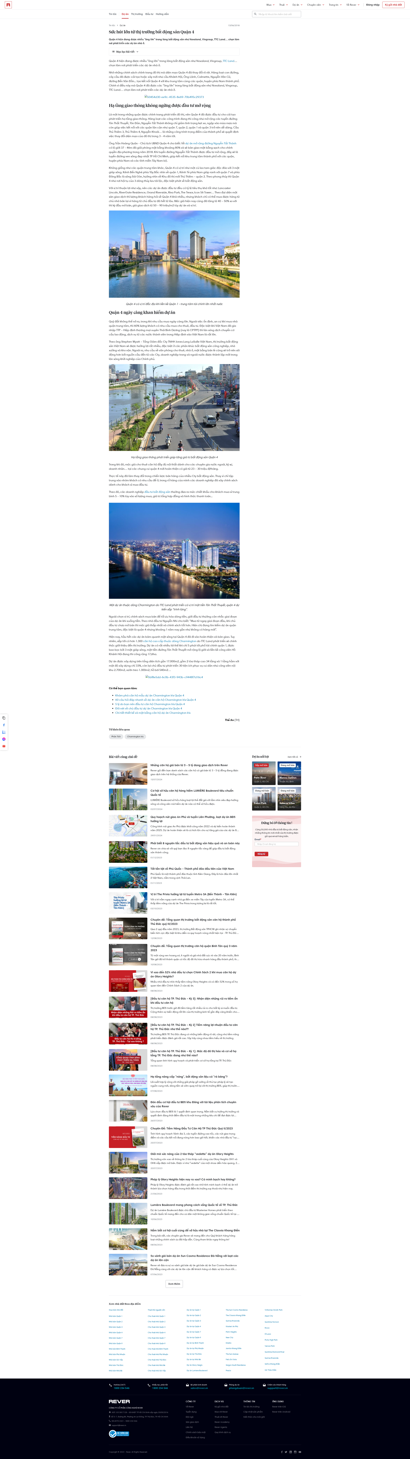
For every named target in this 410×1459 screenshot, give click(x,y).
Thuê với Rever (221, 1416)
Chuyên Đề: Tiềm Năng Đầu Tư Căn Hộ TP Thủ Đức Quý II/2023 (192, 1128)
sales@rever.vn (199, 1388)
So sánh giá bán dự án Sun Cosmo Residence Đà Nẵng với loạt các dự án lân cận (194, 1258)
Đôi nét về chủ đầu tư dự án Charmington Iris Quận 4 (148, 708)
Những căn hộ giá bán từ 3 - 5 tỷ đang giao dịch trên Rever (189, 765)
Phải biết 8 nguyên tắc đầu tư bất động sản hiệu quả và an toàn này (195, 843)
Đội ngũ (189, 1416)
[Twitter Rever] (286, 1452)
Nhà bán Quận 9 (116, 1343)
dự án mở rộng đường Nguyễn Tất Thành (210, 143)
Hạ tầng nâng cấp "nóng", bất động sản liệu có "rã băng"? (189, 1076)
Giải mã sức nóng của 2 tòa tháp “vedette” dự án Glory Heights (192, 1154)
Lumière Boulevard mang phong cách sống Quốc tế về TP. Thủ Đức (194, 1205)
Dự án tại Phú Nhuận (195, 1348)
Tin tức (113, 14)
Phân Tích (116, 736)
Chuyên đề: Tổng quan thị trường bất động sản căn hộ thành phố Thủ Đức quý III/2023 (193, 922)
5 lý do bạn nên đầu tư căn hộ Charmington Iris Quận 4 (150, 704)
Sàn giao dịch (192, 1422)
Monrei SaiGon (287, 777)
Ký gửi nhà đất (393, 4)
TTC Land (228, 61)
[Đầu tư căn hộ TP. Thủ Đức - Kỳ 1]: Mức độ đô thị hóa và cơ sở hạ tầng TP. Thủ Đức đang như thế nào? (193, 1053)
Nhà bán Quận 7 (116, 1338)
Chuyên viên (314, 4)
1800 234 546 (121, 1388)
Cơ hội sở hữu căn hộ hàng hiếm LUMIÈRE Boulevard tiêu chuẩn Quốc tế (192, 793)
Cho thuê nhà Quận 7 (156, 1338)
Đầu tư (149, 14)
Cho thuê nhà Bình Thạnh (158, 1349)
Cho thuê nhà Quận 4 (156, 1332)
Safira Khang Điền (272, 1364)
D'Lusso (268, 1334)
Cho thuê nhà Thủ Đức (157, 1359)
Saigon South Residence (236, 1365)
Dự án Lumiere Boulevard (197, 1370)
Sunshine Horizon (272, 1322)
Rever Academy (222, 1422)
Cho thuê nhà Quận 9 (156, 1343)
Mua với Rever (221, 1411)
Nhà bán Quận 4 (116, 1332)
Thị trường (137, 14)
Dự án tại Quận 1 (194, 1310)
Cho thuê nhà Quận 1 (156, 1316)
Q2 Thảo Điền (270, 1370)
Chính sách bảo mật (195, 1432)
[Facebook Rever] (282, 1452)
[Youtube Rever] (300, 1452)
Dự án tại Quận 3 (194, 1321)
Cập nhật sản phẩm (253, 1411)
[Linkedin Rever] (290, 1452)
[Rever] (146, 1401)
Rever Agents (221, 1427)
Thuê (282, 4)
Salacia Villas (287, 803)
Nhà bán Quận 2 (116, 1321)
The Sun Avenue (232, 1354)
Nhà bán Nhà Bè (115, 1370)
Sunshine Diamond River (274, 1352)
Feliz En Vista (231, 1359)
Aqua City (269, 1316)
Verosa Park (270, 1346)
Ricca (267, 1328)
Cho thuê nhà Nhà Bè (156, 1365)
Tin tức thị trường (251, 1406)
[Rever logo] (8, 4)
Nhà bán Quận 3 (116, 1327)
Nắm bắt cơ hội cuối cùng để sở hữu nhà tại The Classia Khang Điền (195, 1230)
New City (229, 1337)
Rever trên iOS (279, 1406)
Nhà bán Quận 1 (115, 1316)
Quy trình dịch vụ (223, 1432)
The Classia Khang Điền (236, 1315)
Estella (228, 1343)
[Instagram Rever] (295, 1452)
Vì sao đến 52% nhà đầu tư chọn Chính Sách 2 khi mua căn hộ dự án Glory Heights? (193, 974)
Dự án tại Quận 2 (194, 1315)
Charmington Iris (135, 736)
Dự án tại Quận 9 (194, 1337)
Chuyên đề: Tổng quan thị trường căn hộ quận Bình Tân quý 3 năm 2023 (194, 948)
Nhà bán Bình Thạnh (117, 1349)
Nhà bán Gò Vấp (116, 1359)
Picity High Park (271, 1340)
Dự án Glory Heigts (194, 1365)
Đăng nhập (373, 4)
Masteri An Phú (232, 1326)
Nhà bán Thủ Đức (116, 1365)
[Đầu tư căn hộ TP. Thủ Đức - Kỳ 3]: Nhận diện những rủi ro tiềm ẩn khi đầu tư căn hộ (194, 1001)
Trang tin (333, 4)
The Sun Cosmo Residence (236, 1310)
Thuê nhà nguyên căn (156, 1310)
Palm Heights (231, 1332)
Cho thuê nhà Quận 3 (156, 1327)
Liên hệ (189, 1427)
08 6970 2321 (118, 1421)
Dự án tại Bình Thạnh (195, 1343)
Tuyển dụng (191, 1411)
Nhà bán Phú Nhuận (117, 1354)
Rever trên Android (281, 1411)
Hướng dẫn (162, 14)
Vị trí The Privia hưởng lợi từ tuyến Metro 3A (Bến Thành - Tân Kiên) (194, 894)
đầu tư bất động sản (157, 492)
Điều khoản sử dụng (195, 1437)
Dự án (296, 4)
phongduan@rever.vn (241, 1388)
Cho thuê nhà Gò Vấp (157, 1370)
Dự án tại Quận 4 (194, 1326)
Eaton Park (260, 803)
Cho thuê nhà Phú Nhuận (158, 1354)
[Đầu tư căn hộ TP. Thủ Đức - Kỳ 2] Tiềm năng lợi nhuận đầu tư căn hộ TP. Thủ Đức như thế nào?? (194, 1027)
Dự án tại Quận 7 (194, 1332)
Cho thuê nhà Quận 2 (156, 1321)
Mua (268, 4)
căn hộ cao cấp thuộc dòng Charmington (169, 641)
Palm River (260, 777)
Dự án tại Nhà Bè (194, 1359)
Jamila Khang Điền (233, 1348)
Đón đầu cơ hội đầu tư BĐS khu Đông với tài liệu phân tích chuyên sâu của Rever (193, 1104)
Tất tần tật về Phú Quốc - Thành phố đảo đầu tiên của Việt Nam (192, 868)
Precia (228, 1370)
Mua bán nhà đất (116, 1310)
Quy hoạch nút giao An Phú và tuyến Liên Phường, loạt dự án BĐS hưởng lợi (193, 819)
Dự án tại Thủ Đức (194, 1354)
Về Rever (351, 4)
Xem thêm (174, 1283)
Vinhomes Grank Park (274, 1310)
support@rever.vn (277, 1388)
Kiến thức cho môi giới (254, 1416)
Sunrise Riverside (232, 1321)
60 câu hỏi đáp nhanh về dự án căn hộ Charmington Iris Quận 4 (155, 700)
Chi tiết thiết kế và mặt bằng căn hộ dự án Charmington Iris (152, 713)
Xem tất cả (293, 756)
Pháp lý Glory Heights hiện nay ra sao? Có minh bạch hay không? (193, 1179)
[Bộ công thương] (119, 1434)
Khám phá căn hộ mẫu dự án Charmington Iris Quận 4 (149, 695)
